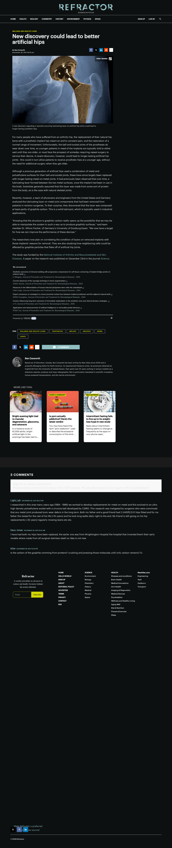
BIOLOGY (34, 19)
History (88, 587)
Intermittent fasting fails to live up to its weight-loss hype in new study (99, 419)
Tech (140, 579)
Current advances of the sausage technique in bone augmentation (39, 281)
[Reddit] (106, 50)
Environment (90, 576)
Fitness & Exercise (118, 611)
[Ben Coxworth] (17, 362)
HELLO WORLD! (64, 576)
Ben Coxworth (32, 358)
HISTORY (59, 19)
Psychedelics (116, 597)
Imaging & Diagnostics (120, 590)
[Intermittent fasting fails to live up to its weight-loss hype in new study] (100, 401)
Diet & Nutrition (92, 395)
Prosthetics (57, 331)
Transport (142, 587)
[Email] (111, 50)
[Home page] (86, 8)
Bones (99, 331)
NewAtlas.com (144, 572)
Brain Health (116, 579)
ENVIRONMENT (73, 19)
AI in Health (116, 587)
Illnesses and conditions (121, 576)
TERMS (61, 594)
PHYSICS (87, 19)
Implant (72, 331)
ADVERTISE (63, 590)
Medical (88, 590)
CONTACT (62, 601)
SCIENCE (88, 572)
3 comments (63, 347)
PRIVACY (62, 597)
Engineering (143, 576)
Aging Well (16, 395)
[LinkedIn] (101, 50)
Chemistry (89, 583)
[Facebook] (91, 50)
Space (87, 597)
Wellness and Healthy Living (24, 31)
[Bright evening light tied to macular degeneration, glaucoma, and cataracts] (26, 401)
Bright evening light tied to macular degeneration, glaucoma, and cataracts (25, 420)
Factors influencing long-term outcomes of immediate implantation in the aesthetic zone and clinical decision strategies (60, 301)
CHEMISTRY (47, 19)
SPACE (97, 19)
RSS (60, 604)
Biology (88, 579)
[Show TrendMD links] (112, 318)
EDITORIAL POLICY (66, 587)
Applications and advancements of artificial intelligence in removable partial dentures (46, 308)
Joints (23, 336)
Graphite (87, 331)
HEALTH (23, 19)
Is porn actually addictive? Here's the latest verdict (60, 419)
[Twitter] (96, 50)
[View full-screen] (110, 58)
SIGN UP (141, 19)
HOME (13, 19)
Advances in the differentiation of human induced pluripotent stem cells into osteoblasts (47, 287)
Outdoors (142, 583)
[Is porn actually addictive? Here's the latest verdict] (63, 401)
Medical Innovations (119, 583)
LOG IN (152, 19)
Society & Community (57, 395)
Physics (88, 594)
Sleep (113, 615)
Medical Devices (118, 594)
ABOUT (61, 583)
